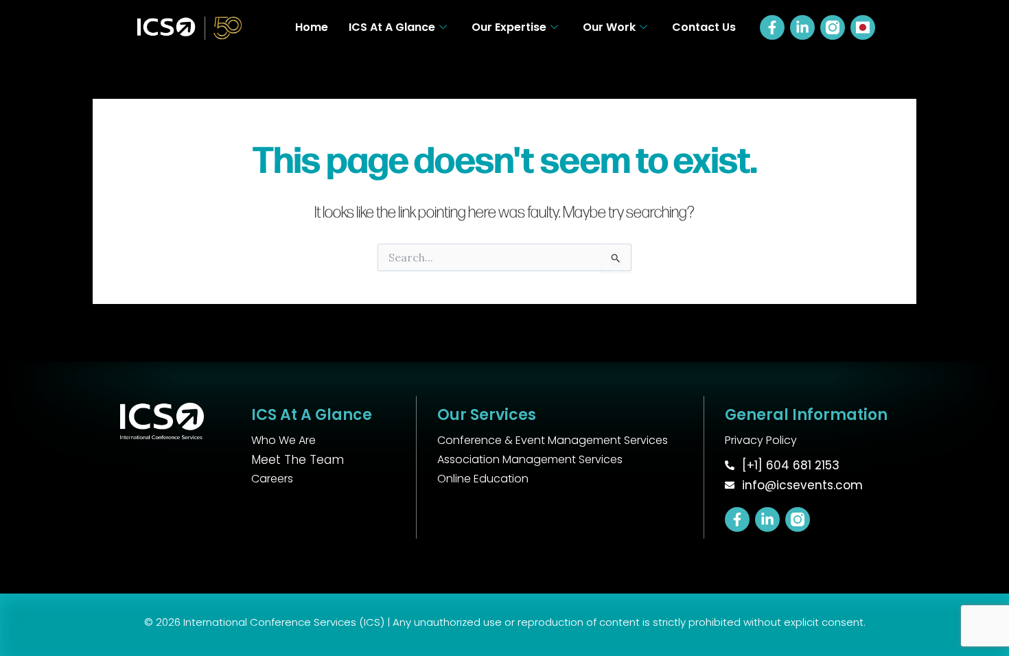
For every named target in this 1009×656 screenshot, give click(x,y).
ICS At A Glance (392, 27)
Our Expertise (509, 27)
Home (311, 27)
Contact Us (704, 27)
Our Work (609, 27)
